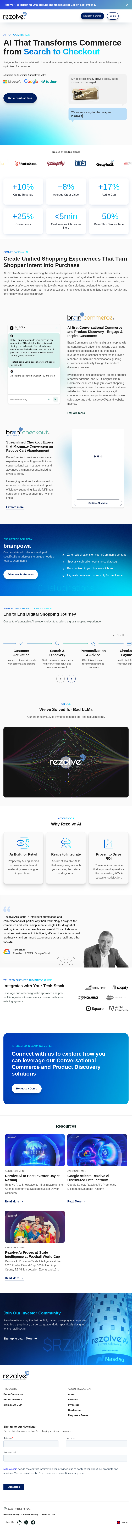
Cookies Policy (29, 1514)
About (71, 1394)
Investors (73, 1404)
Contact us (74, 1410)
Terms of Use (47, 1514)
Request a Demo (78, 1415)
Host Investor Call (64, 4)
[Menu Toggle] (125, 16)
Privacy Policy (11, 1514)
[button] (113, 635)
